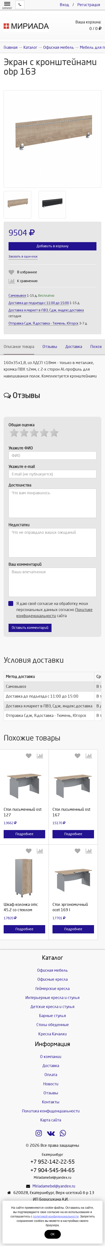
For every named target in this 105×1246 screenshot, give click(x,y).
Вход (64, 5)
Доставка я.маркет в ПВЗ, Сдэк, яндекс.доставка (46, 310)
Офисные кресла (52, 979)
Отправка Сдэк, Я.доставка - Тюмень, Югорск (43, 323)
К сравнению (27, 281)
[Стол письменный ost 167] (73, 782)
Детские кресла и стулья (52, 1007)
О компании (50, 1057)
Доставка (73, 347)
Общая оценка (21, 425)
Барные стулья (52, 1016)
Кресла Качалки (52, 1034)
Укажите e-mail (22, 467)
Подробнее (24, 834)
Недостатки (19, 525)
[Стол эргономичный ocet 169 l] (73, 877)
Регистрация (88, 5)
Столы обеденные (52, 1025)
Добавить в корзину (52, 246)
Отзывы (49, 347)
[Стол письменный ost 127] (24, 782)
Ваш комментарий (25, 564)
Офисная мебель (52, 970)
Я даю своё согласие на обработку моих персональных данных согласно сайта (54, 610)
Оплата (50, 1075)
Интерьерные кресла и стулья (52, 998)
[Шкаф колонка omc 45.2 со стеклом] (24, 877)
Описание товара (19, 347)
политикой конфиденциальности (56, 1216)
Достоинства (20, 485)
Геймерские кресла (52, 989)
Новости (50, 1084)
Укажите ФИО (21, 448)
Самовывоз (17, 295)
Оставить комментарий (30, 628)
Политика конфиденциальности (51, 1111)
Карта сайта (50, 1120)
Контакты (50, 1102)
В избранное (27, 272)
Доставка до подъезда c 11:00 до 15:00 (39, 303)
